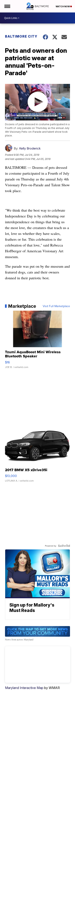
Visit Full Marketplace (56, 306)
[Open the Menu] (7, 6)
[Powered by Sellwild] (64, 545)
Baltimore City (21, 36)
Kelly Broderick (30, 148)
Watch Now (63, 6)
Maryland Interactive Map (24, 688)
